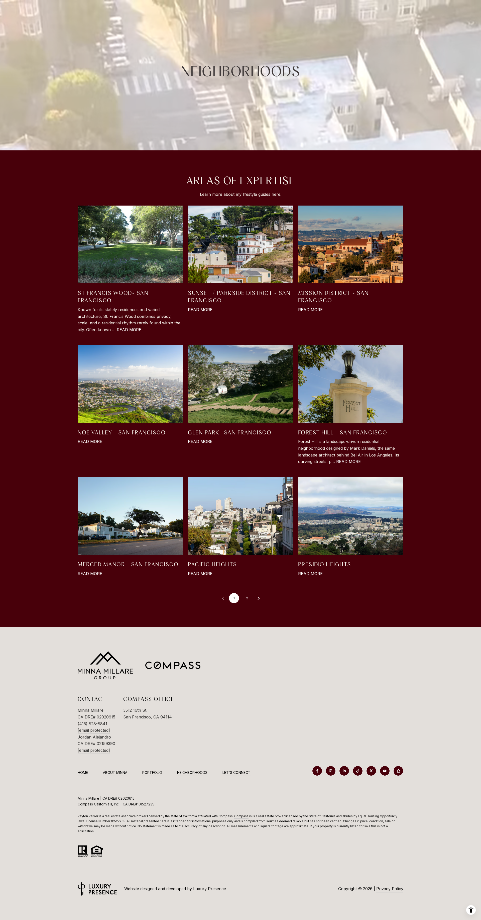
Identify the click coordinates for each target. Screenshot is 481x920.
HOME (83, 772)
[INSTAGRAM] (331, 771)
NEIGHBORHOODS (192, 772)
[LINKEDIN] (344, 771)
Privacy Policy (389, 888)
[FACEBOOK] (317, 771)
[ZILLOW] (398, 771)
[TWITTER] (371, 771)
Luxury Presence (209, 888)
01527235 (146, 804)
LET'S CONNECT (236, 772)
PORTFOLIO (152, 772)
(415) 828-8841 (92, 723)
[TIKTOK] (358, 771)
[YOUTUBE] (385, 771)
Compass (241, 816)
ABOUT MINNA (115, 772)
